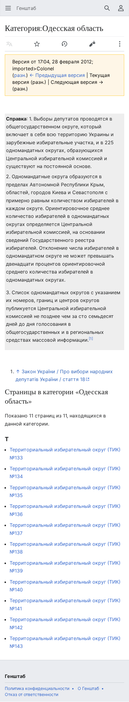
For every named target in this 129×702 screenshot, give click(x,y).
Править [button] (94, 47)
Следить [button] (39, 47)
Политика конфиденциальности (37, 688)
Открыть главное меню (10, 11)
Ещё (122, 47)
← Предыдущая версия (57, 75)
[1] (91, 338)
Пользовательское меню (123, 11)
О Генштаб (88, 688)
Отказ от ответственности (31, 694)
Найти (109, 11)
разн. (20, 75)
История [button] (66, 47)
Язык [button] (11, 47)
